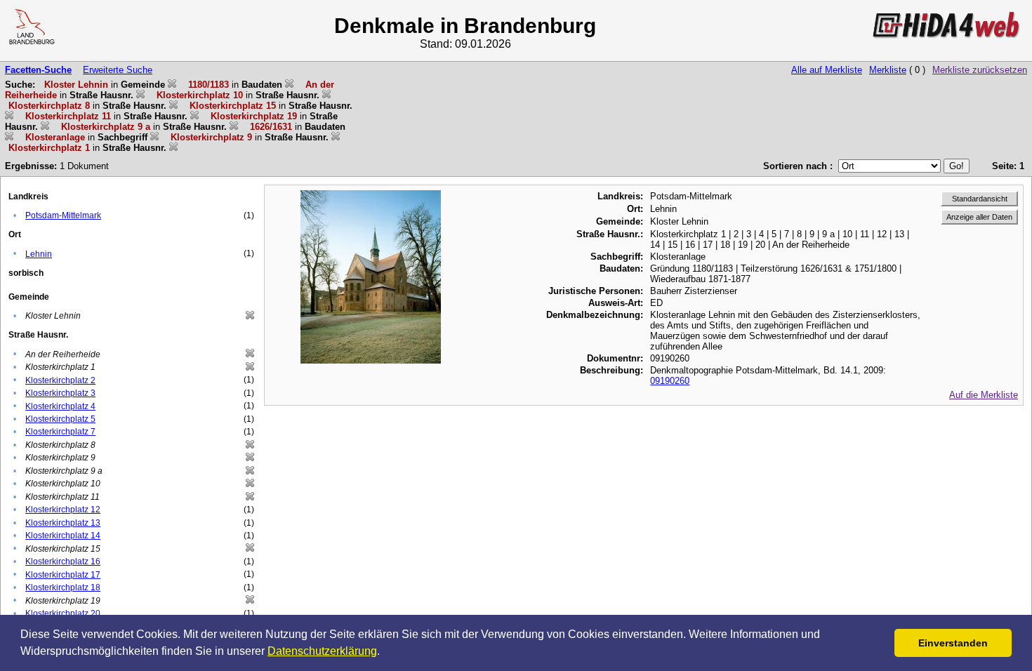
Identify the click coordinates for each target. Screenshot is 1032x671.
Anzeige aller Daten (979, 217)
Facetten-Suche (38, 70)
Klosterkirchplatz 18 (62, 587)
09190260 (669, 381)
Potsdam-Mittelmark (63, 215)
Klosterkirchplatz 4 (60, 406)
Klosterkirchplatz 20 (62, 613)
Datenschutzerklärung (322, 651)
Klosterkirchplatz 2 (60, 380)
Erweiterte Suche (117, 70)
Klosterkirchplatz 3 (60, 393)
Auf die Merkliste (983, 395)
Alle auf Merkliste (826, 70)
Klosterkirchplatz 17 (62, 575)
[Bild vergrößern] (370, 195)
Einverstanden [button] (953, 643)
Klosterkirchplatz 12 (62, 509)
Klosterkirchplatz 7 (60, 432)
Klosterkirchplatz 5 (60, 419)
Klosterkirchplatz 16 (62, 561)
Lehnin (38, 254)
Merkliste (887, 70)
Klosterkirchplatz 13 (62, 523)
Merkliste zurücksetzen (979, 70)
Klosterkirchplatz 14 (62, 535)
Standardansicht (979, 198)
